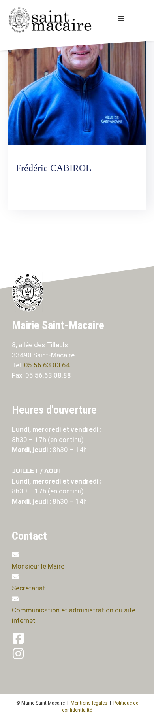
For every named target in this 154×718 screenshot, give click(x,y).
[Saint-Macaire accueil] (54, 19)
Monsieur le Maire (38, 566)
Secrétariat (28, 588)
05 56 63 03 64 (47, 365)
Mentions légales (89, 703)
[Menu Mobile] (121, 18)
